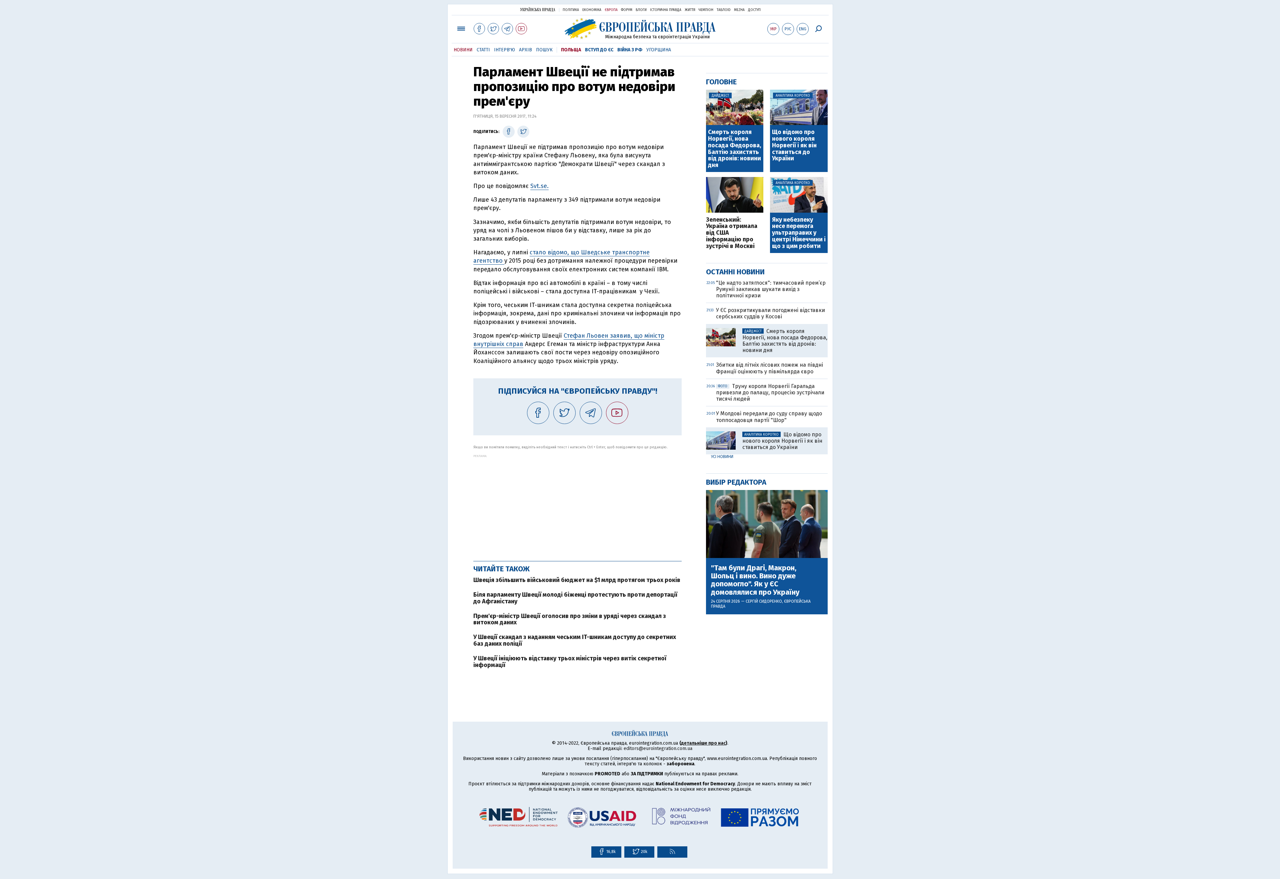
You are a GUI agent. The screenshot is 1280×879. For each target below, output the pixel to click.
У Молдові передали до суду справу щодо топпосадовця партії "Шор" (769, 416)
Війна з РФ (629, 50)
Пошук (544, 50)
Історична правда (665, 10)
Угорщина (658, 50)
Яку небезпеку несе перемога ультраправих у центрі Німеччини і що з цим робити (799, 233)
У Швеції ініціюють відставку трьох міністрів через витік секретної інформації (569, 662)
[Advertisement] (577, 504)
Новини (463, 50)
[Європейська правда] (640, 28)
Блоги (641, 10)
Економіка (591, 10)
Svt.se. (539, 186)
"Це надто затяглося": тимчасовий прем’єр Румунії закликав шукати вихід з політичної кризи (771, 289)
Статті (483, 50)
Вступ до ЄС (599, 50)
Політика (571, 10)
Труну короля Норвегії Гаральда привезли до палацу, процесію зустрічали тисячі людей (770, 392)
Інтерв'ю (504, 50)
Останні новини (735, 271)
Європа (611, 10)
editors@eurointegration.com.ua (658, 748)
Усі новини (722, 456)
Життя (690, 10)
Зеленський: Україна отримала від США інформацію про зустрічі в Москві (731, 233)
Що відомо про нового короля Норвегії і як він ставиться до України (794, 145)
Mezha (739, 10)
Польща (571, 50)
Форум (626, 10)
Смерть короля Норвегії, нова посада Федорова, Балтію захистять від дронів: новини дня (734, 149)
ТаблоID (724, 10)
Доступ (754, 10)
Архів (525, 50)
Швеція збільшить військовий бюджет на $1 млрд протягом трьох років (576, 580)
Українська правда (537, 9)
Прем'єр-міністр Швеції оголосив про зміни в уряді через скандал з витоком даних (569, 619)
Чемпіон (706, 10)
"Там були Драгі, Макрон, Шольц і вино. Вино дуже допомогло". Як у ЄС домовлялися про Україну (755, 580)
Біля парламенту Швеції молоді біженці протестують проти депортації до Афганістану (575, 598)
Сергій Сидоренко (764, 601)
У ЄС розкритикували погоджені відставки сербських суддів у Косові (770, 313)
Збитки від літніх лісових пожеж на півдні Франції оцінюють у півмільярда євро (769, 368)
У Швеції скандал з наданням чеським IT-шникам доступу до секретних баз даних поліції (574, 640)
